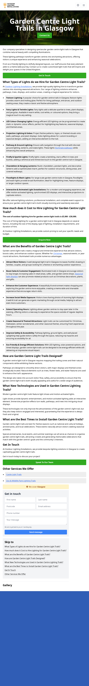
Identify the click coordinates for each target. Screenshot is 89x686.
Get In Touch (44, 75)
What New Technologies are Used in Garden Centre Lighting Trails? (34, 562)
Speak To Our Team (44, 462)
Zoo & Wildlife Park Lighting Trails (21, 480)
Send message (35, 532)
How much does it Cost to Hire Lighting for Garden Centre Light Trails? (35, 550)
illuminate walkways (64, 148)
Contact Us (45, 35)
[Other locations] (78, 5)
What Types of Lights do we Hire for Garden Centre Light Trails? (32, 546)
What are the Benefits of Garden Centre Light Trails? (27, 554)
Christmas (57, 253)
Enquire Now (45, 240)
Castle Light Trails (14, 474)
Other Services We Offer (15, 574)
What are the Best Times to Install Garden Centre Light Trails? (31, 566)
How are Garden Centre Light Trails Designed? (25, 558)
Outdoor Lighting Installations (18, 86)
